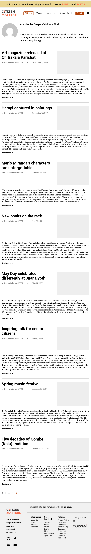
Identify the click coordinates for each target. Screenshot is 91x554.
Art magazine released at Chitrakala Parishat (24, 55)
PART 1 (66, 4)
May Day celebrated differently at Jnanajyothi (24, 276)
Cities (27, 13)
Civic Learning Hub (49, 532)
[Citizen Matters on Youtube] (15, 545)
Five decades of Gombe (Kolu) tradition (22, 441)
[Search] (88, 13)
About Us (34, 520)
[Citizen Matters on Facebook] (15, 539)
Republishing (63, 527)
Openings (34, 527)
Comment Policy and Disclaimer (62, 531)
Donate (80, 13)
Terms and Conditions (62, 523)
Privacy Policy (63, 520)
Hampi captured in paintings (27, 108)
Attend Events (46, 528)
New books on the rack (22, 216)
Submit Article (66, 13)
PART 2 (80, 4)
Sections (51, 13)
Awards (34, 525)
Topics (39, 13)
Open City (48, 535)
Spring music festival (20, 384)
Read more (6, 98)
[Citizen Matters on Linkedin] (8, 545)
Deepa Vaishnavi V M (13, 62)
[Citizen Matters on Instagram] (8, 539)
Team (33, 522)
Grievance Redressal (62, 537)
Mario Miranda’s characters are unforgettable (26, 165)
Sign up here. (65, 507)
